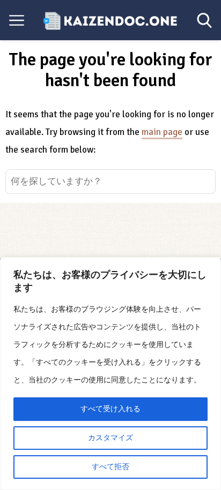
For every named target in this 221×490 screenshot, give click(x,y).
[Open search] (204, 20)
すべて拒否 (110, 466)
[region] (110, 373)
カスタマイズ (110, 437)
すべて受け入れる (110, 408)
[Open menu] (16, 20)
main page (162, 132)
